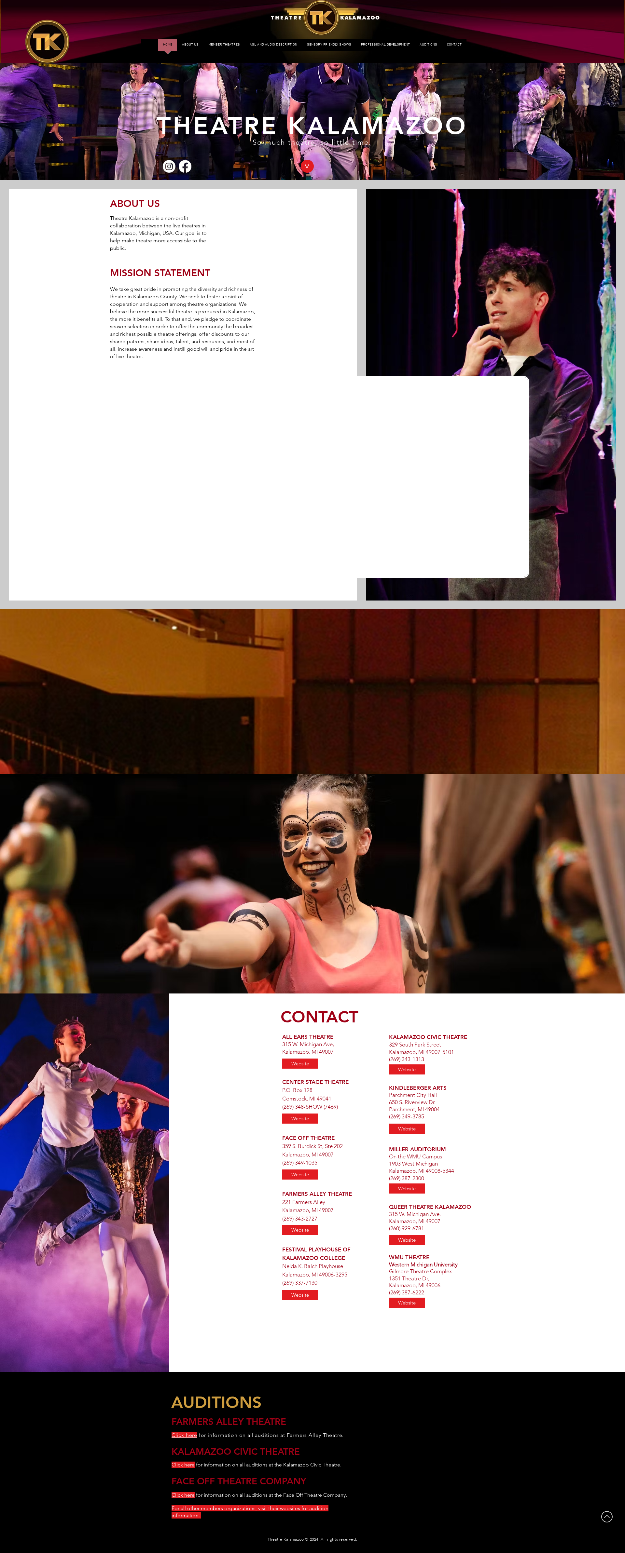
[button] (307, 166)
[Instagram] (169, 166)
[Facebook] (185, 166)
